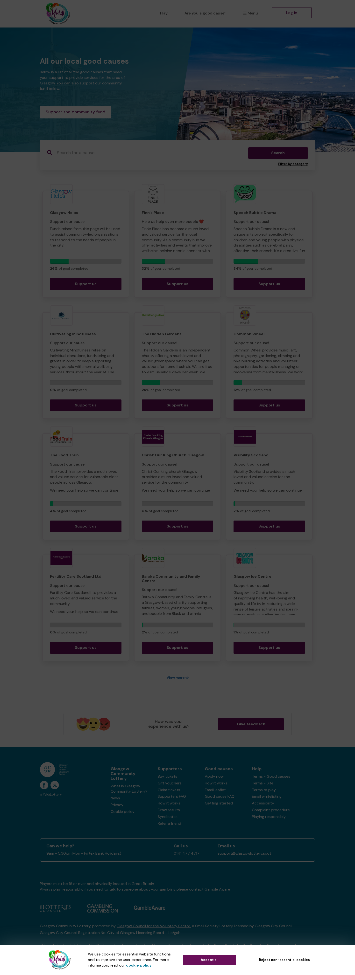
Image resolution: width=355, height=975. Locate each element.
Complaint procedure (271, 809)
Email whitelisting (267, 796)
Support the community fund (75, 112)
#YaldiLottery (51, 794)
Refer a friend (169, 823)
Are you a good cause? (205, 13)
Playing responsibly (269, 816)
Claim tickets (169, 789)
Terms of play (264, 789)
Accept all (210, 960)
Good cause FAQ (219, 796)
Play (164, 13)
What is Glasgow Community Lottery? (129, 788)
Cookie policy (123, 811)
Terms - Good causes (271, 776)
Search (278, 152)
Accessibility (263, 803)
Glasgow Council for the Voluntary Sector (153, 925)
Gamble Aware (217, 889)
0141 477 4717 (186, 853)
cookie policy (139, 965)
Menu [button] (253, 13)
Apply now (214, 776)
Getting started (219, 803)
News (115, 798)
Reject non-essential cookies (284, 960)
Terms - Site (262, 783)
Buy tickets (167, 776)
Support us (86, 283)
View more (176, 677)
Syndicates (168, 816)
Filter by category (293, 164)
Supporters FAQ (172, 796)
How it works (169, 803)
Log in (291, 12)
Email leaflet (215, 789)
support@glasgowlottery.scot (244, 853)
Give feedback (251, 724)
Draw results (169, 809)
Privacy (117, 804)
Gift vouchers (170, 783)
